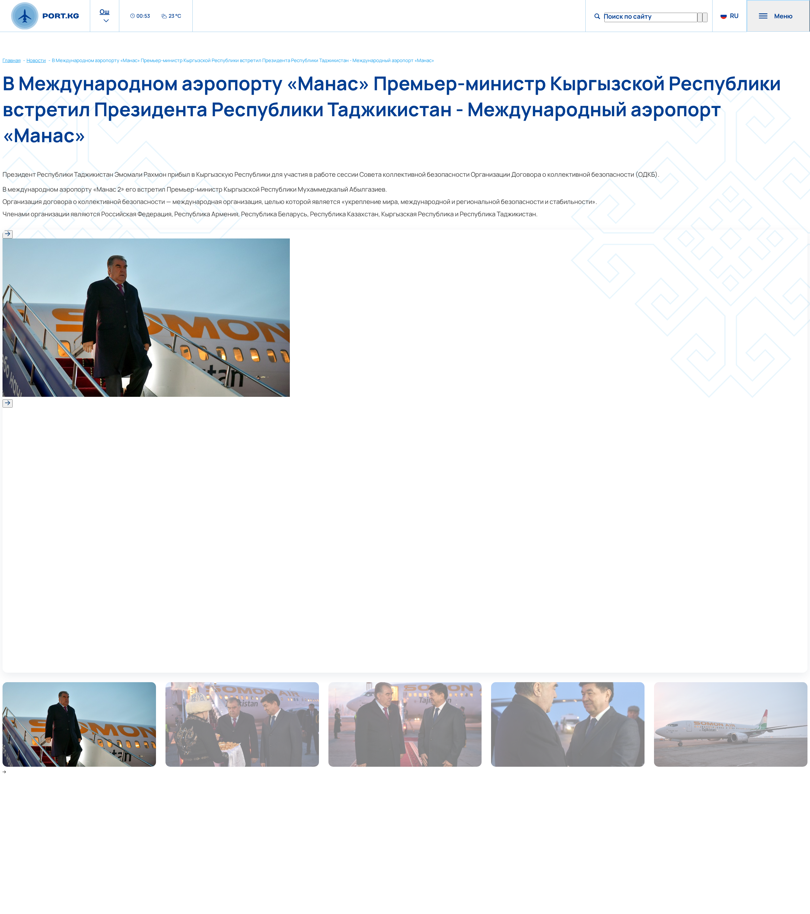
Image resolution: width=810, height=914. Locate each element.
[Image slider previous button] (8, 234)
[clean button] (699, 17)
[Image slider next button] (8, 403)
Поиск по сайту (627, 16)
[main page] (45, 16)
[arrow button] (704, 17)
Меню (783, 16)
